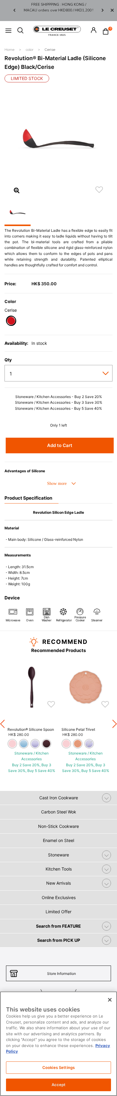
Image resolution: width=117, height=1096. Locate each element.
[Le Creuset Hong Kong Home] (57, 30)
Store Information (61, 973)
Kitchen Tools (59, 868)
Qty (8, 360)
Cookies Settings (58, 1067)
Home (9, 49)
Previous (14, 10)
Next (102, 10)
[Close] (112, 10)
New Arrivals (58, 883)
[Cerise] (11, 321)
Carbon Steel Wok (58, 811)
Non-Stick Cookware (58, 826)
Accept (59, 1084)
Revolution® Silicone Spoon (31, 729)
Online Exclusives (59, 897)
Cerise (50, 49)
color (30, 49)
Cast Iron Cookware (58, 797)
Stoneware (58, 854)
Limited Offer (58, 911)
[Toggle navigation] (8, 30)
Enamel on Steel (58, 840)
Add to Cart (59, 445)
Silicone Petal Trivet (78, 729)
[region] (58, 1043)
